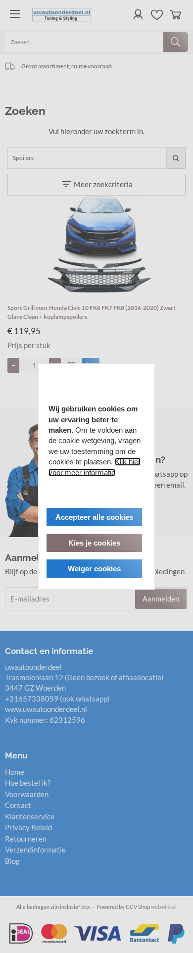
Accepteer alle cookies (94, 517)
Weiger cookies (94, 568)
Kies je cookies (94, 543)
